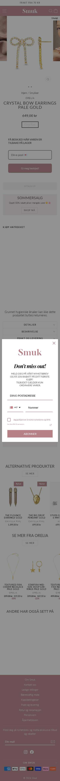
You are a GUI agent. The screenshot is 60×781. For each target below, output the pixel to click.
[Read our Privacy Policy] (51, 425)
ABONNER (30, 433)
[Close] (54, 343)
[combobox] (15, 407)
